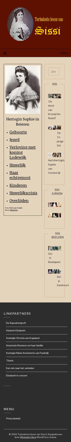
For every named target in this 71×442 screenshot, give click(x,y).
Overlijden (19, 200)
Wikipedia (14, 210)
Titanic (10, 360)
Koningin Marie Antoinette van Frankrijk (27, 352)
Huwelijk (17, 165)
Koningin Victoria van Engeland (22, 337)
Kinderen (18, 185)
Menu (63, 52)
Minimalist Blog (28, 437)
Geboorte (18, 132)
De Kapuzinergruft (16, 322)
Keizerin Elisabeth (15, 330)
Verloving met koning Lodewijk (22, 152)
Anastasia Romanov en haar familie (24, 345)
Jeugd (14, 139)
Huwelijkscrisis (23, 193)
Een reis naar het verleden (20, 368)
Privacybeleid (13, 418)
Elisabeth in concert (16, 375)
